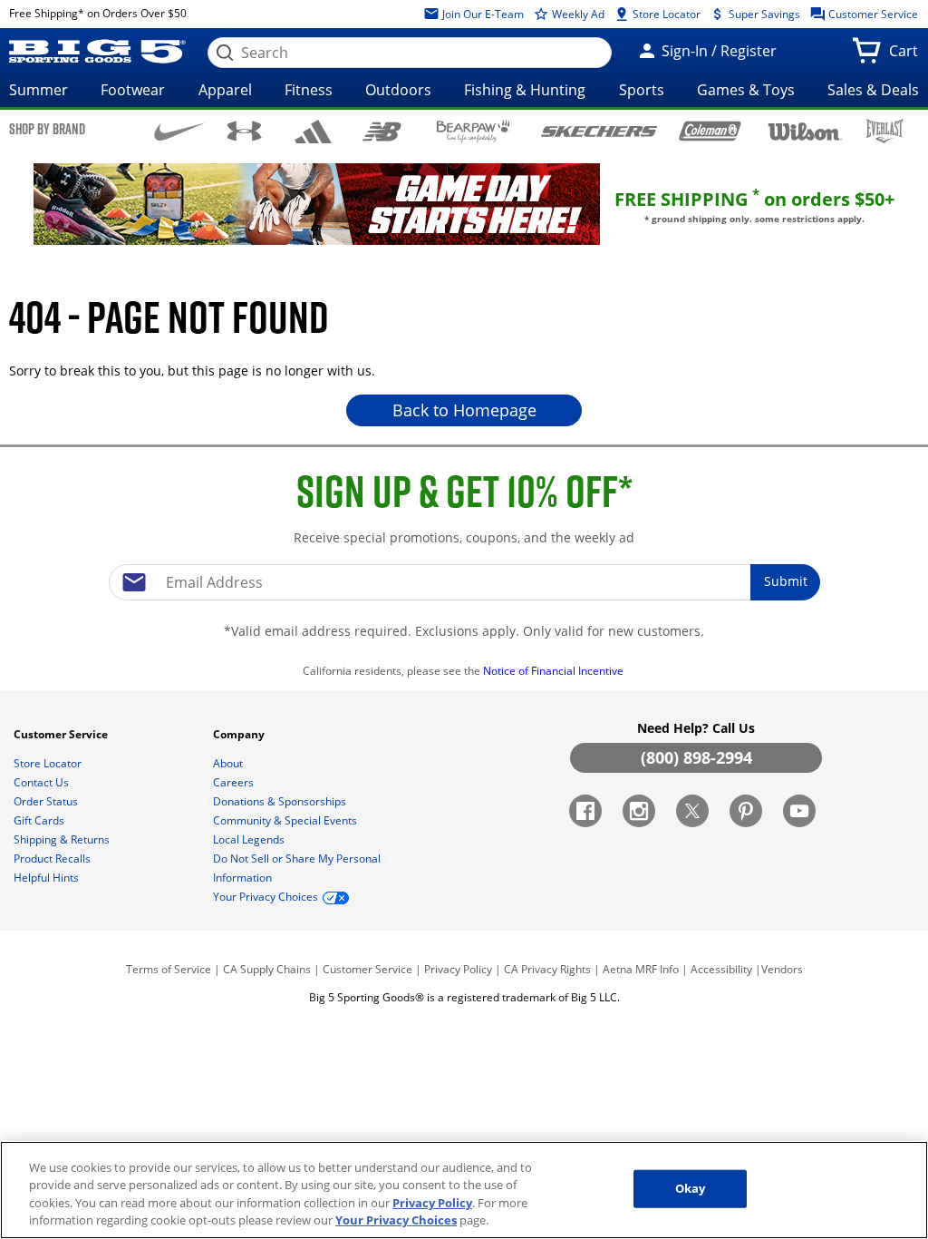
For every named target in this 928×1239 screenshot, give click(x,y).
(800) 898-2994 (696, 757)
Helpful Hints (48, 877)
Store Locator (665, 14)
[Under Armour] (244, 130)
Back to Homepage (464, 410)
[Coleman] (710, 130)
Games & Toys (746, 90)
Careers (234, 782)
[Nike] (180, 130)
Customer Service (872, 14)
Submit (785, 581)
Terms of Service (168, 969)
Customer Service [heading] (62, 734)
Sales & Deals (873, 90)
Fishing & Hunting (524, 90)
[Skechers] (598, 129)
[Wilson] (806, 130)
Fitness (309, 90)
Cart (907, 56)
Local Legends (250, 839)
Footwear (133, 90)
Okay (690, 1188)
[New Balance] (381, 130)
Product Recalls (53, 858)
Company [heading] (240, 734)
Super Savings (763, 14)
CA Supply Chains (267, 969)
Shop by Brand (47, 129)
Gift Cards (40, 820)
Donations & (279, 801)
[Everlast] (885, 131)
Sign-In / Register (717, 51)
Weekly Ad (576, 14)
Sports (641, 90)
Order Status (47, 801)
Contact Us (43, 782)
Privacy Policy (458, 969)
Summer (38, 90)
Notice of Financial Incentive (554, 670)
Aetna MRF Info (641, 969)
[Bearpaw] (473, 131)
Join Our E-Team (482, 14)
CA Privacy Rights (547, 969)
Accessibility (721, 969)
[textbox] (464, 582)
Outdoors (398, 90)
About (229, 763)
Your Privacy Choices (396, 1220)
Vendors (782, 969)
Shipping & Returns (63, 839)
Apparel (225, 90)
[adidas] (313, 131)
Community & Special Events (286, 820)
